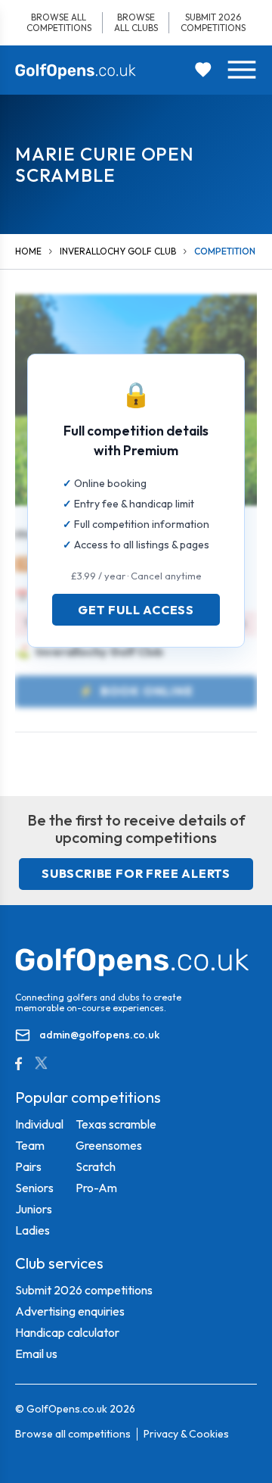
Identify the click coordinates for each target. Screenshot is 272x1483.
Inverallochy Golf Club (118, 251)
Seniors (34, 1187)
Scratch (96, 1166)
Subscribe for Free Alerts (136, 873)
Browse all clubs (136, 22)
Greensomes (109, 1145)
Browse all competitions (58, 22)
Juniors (33, 1208)
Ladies (32, 1230)
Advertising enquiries (70, 1311)
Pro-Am (96, 1187)
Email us (36, 1353)
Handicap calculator (67, 1332)
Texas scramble (116, 1124)
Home (28, 251)
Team (30, 1145)
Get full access (136, 609)
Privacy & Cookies (186, 1434)
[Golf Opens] (75, 71)
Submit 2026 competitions (213, 22)
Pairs (28, 1166)
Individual (39, 1124)
